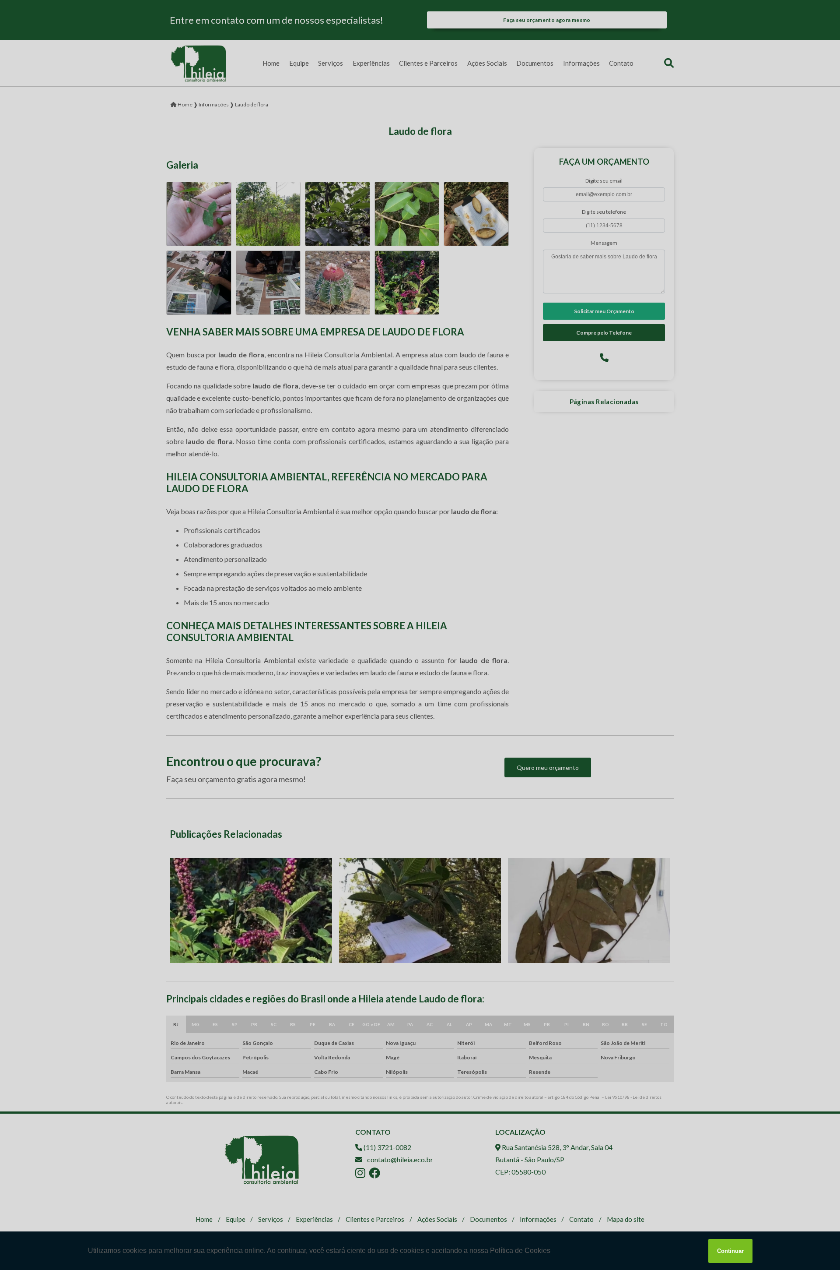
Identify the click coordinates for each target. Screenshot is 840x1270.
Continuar (730, 1251)
